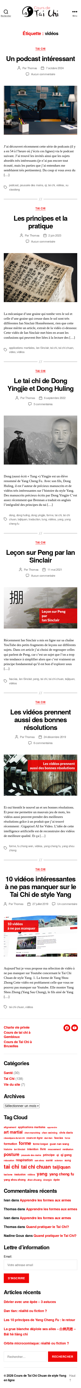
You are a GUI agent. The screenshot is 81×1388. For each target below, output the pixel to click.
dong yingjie (38, 515)
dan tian (48, 1138)
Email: (8, 1256)
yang (60, 519)
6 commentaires (43, 743)
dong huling (23, 515)
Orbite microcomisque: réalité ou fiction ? (36, 1343)
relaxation (9, 1160)
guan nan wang (59, 1144)
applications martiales (21, 348)
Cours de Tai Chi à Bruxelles (18, 1044)
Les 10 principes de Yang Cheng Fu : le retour (39, 1319)
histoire (8, 1149)
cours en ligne (34, 1138)
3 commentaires (43, 404)
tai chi (51, 185)
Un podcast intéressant (40, 58)
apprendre (52, 1127)
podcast (13, 185)
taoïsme (8, 1174)
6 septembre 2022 (55, 398)
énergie (47, 1179)
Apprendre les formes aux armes (45, 1200)
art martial (13, 1132)
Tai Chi (40, 49)
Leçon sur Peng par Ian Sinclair (40, 556)
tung (44, 519)
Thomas (32, 68)
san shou (39, 1160)
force (67, 1138)
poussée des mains (31, 185)
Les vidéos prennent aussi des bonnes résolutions (40, 719)
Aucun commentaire (43, 74)
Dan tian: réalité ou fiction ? (25, 1310)
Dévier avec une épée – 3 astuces (30, 1301)
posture (11, 1154)
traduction (34, 519)
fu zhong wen (25, 846)
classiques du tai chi (14, 1138)
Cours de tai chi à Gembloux (17, 1034)
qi (46, 185)
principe (49, 1155)
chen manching (32, 1132)
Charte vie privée (17, 1027)
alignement (10, 1127)
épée (56, 1179)
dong (12, 515)
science (59, 1160)
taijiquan (22, 519)
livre (43, 1149)
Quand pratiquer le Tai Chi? (47, 1226)
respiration (24, 1160)
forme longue (40, 1144)
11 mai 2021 (54, 569)
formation (10, 1143)
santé (49, 1160)
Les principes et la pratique (40, 221)
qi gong (66, 1154)
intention (32, 1149)
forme (50, 515)
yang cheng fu (52, 846)
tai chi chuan (65, 348)
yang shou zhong (15, 1179)
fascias (13, 679)
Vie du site (12, 1084)
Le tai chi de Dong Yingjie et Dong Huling (40, 384)
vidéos (60, 185)
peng (36, 679)
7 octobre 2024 (54, 68)
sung (68, 1160)
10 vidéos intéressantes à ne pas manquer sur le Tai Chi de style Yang (40, 886)
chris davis (66, 1132)
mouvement (54, 1149)
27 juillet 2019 (40, 904)
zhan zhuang (35, 1179)
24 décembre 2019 (55, 737)
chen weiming (49, 1132)
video (12, 352)
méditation (68, 1149)
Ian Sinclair (42, 348)
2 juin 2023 (54, 235)
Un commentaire (67, 904)
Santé (8, 1072)
